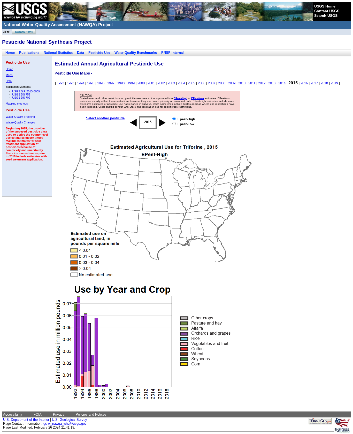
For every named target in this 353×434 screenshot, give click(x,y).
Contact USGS (326, 11)
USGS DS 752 (21, 94)
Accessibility (12, 414)
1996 (100, 83)
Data (80, 53)
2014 (282, 83)
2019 (334, 83)
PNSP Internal (172, 53)
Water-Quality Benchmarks (135, 53)
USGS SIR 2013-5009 (26, 91)
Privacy (58, 414)
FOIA (38, 414)
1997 (110, 83)
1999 (131, 83)
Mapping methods (17, 103)
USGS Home (324, 6)
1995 (90, 83)
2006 (201, 83)
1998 (121, 83)
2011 (251, 83)
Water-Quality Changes (20, 122)
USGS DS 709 (21, 97)
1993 (70, 83)
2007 (211, 83)
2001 (151, 83)
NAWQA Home (22, 31)
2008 (221, 83)
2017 (314, 83)
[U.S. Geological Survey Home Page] (25, 19)
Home (10, 53)
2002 (161, 83)
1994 (80, 83)
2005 (191, 83)
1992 (60, 83)
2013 (271, 83)
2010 (241, 83)
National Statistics (58, 53)
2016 (304, 83)
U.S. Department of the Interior (26, 420)
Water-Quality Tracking (20, 116)
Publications (29, 53)
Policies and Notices (91, 414)
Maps (9, 75)
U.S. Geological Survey (69, 420)
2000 (141, 83)
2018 (324, 83)
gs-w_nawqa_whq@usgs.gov (65, 423)
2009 (231, 83)
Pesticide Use (99, 53)
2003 (171, 83)
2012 (261, 83)
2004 (181, 83)
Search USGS (325, 15)
